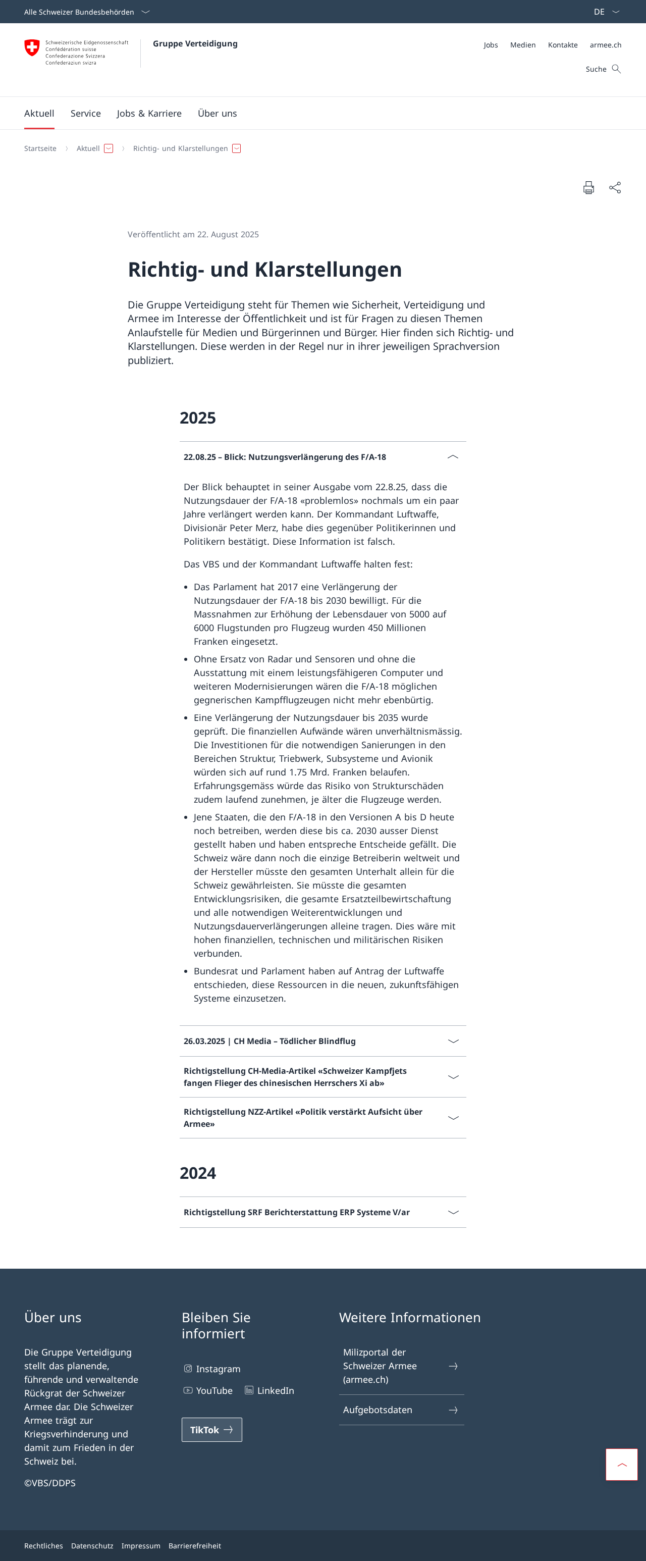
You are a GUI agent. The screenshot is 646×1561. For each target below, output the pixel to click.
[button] (39, 113)
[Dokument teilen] (615, 187)
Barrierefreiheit (195, 1545)
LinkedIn (275, 1390)
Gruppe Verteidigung (195, 43)
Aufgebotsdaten (377, 1409)
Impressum (141, 1545)
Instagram (218, 1369)
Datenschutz (92, 1545)
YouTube (214, 1390)
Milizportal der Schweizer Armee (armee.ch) (380, 1365)
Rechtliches (43, 1545)
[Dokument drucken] (588, 187)
